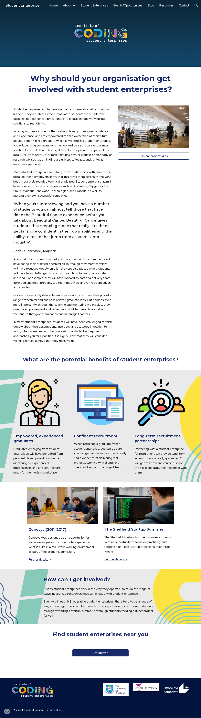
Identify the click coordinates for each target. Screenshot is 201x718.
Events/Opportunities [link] (128, 5)
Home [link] (53, 5)
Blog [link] (151, 5)
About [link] (67, 5)
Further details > (39, 559)
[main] (100, 83)
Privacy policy (53, 710)
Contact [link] (184, 5)
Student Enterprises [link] (94, 5)
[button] (196, 5)
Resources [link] (166, 5)
